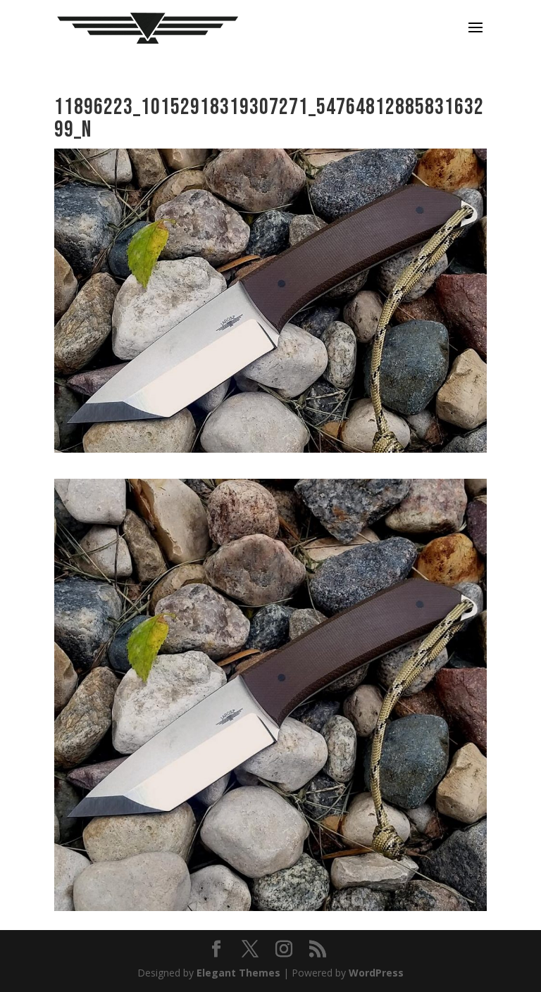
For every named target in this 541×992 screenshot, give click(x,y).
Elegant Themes (238, 972)
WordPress (376, 972)
